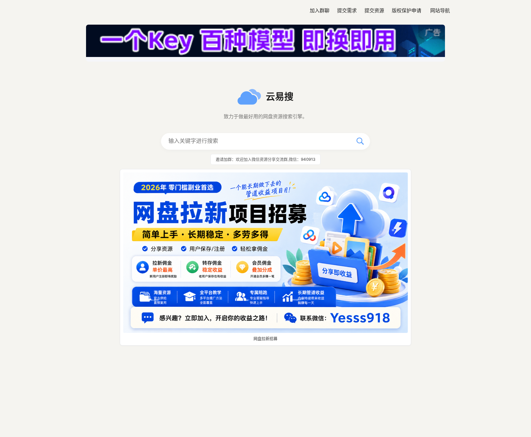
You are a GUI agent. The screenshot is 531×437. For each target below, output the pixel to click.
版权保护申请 (406, 10)
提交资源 (374, 10)
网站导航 (440, 10)
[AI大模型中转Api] (265, 43)
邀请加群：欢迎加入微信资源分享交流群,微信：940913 (265, 159)
